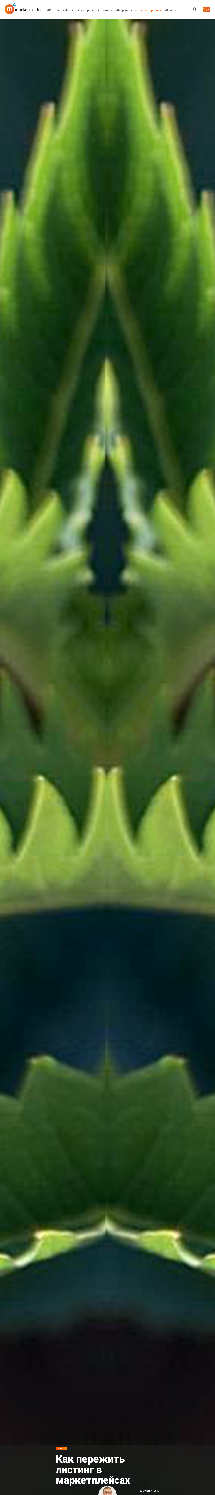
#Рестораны (86, 10)
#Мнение (61, 1448)
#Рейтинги (105, 10)
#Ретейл (53, 10)
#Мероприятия (126, 10)
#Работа (171, 10)
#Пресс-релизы (150, 10)
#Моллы (68, 10)
